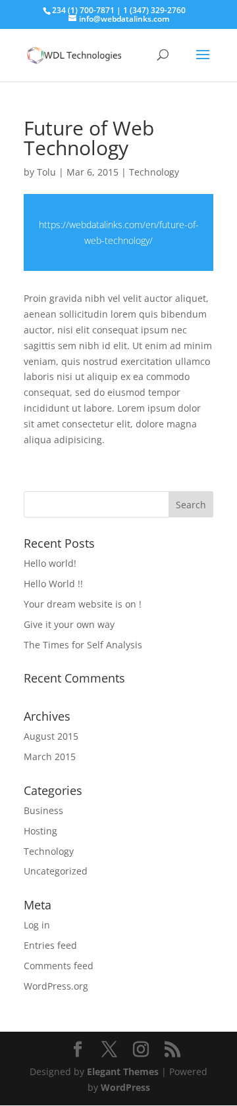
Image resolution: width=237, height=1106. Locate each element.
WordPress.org (56, 986)
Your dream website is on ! (83, 604)
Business (43, 810)
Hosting (40, 831)
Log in (37, 925)
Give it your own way (69, 624)
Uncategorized (56, 871)
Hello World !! (53, 583)
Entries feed (50, 945)
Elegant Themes (123, 1071)
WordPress (125, 1087)
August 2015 (51, 736)
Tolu (46, 172)
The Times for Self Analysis (83, 644)
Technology (154, 172)
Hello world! (50, 563)
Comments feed (58, 965)
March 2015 (50, 756)
